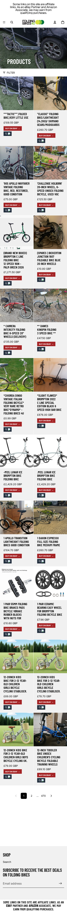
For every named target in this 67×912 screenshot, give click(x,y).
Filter (11, 72)
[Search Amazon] (8, 133)
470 (43, 795)
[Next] (51, 796)
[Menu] (4, 22)
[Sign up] (60, 883)
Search (7, 861)
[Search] (12, 22)
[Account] (55, 22)
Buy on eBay (11, 128)
